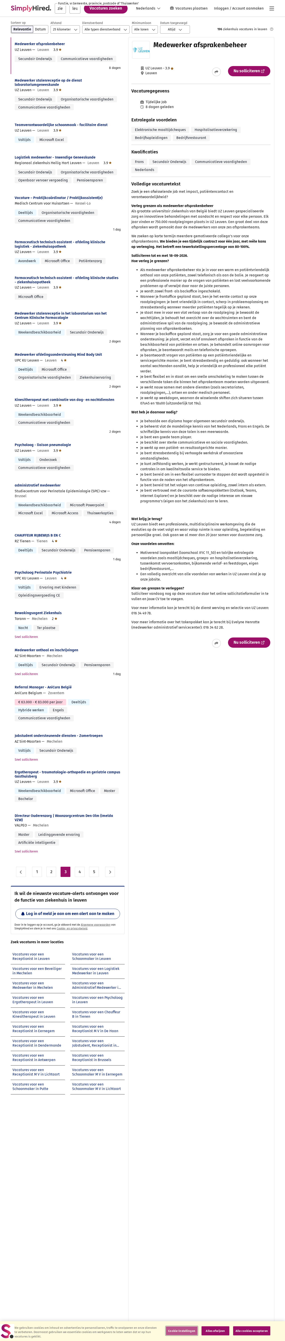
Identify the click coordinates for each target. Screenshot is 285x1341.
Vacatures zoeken (106, 8)
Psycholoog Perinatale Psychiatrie (43, 572)
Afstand (56, 23)
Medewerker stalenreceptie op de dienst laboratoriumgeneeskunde (48, 82)
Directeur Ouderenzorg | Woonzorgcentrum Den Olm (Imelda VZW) (64, 818)
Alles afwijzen (215, 1330)
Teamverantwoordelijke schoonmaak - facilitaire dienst (61, 125)
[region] (142, 1331)
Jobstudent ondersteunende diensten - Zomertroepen (59, 736)
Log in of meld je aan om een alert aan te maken (70, 913)
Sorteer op (18, 23)
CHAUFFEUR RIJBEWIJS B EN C (38, 535)
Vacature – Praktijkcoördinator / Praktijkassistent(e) (58, 198)
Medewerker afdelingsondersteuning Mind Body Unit (58, 354)
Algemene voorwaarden (95, 924)
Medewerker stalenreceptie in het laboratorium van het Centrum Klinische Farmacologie (61, 315)
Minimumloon (141, 23)
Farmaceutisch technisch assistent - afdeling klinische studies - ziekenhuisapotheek (66, 280)
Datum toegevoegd (173, 23)
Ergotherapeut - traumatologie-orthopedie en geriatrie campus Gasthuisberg (67, 774)
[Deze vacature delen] (216, 71)
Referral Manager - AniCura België (43, 687)
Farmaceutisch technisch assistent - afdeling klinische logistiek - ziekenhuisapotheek (60, 244)
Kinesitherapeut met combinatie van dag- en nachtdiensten (64, 400)
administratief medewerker (38, 485)
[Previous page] (21, 872)
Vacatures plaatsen (191, 8)
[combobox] (60, 8)
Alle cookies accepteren (252, 1330)
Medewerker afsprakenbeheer (40, 44)
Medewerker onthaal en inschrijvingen (46, 650)
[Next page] (110, 872)
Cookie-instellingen (181, 1330)
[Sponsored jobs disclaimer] (271, 29)
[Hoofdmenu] (271, 8)
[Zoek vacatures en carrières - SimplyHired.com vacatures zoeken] (31, 8)
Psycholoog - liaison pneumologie (43, 445)
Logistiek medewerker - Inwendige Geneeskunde (55, 157)
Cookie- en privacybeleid (72, 928)
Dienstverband (92, 23)
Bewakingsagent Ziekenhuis (38, 613)
